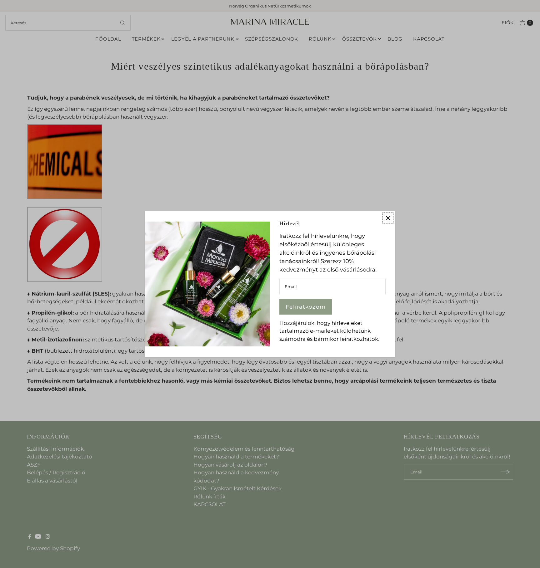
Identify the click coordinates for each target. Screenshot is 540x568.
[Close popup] (387, 218)
